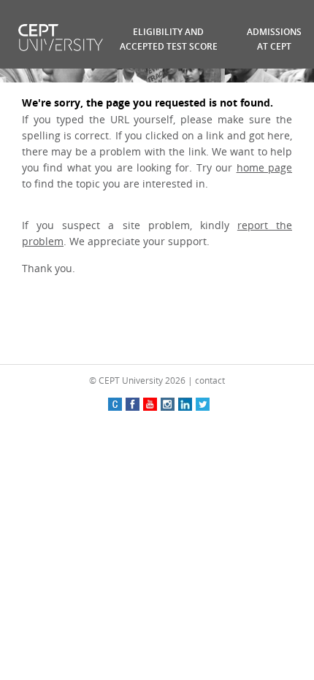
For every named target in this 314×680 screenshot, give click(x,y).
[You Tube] (150, 404)
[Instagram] (168, 404)
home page (264, 167)
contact (210, 380)
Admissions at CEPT (274, 39)
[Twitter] (203, 404)
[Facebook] (132, 404)
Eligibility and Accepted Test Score (169, 39)
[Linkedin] (185, 404)
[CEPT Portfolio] (115, 404)
